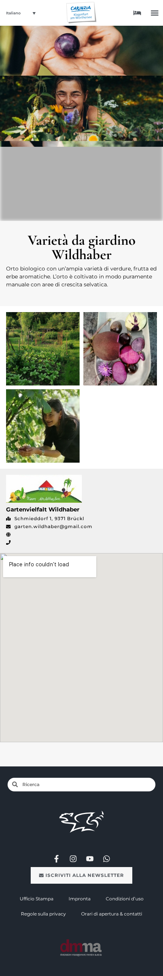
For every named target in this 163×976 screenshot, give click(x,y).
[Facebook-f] (56, 858)
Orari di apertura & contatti (111, 914)
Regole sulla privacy (43, 914)
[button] (155, 12)
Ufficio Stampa (36, 898)
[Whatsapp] (106, 858)
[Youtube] (90, 858)
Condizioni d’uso (125, 898)
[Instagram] (73, 858)
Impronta (80, 898)
